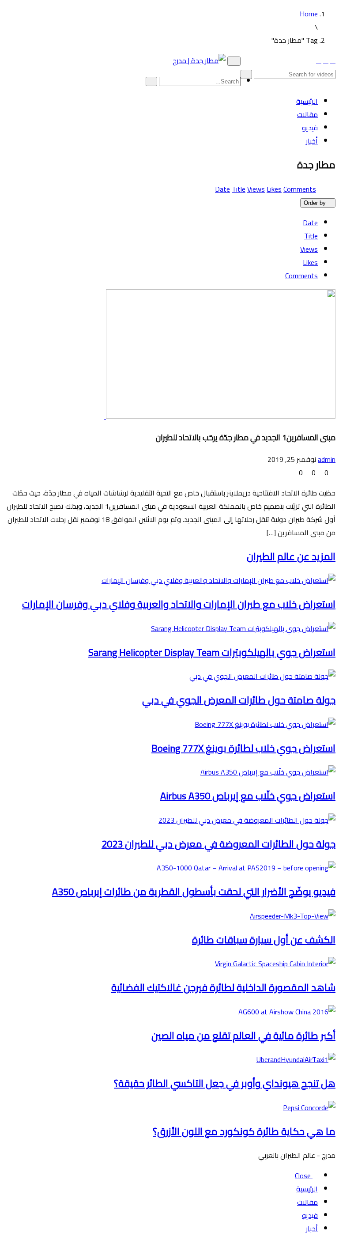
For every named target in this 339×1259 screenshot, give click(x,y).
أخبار (312, 140)
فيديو (310, 127)
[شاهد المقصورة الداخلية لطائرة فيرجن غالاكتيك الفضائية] (272, 963)
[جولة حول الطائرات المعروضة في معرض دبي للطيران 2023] (244, 820)
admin (326, 459)
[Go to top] (332, 1248)
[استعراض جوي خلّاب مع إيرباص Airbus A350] (265, 772)
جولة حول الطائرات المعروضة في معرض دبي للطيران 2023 (218, 844)
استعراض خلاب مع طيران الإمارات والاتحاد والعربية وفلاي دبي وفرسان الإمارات (178, 604)
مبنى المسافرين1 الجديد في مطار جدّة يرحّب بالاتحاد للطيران (245, 437)
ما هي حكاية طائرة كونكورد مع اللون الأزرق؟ (244, 1131)
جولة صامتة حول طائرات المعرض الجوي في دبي (238, 700)
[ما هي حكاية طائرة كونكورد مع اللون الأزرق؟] (306, 1107)
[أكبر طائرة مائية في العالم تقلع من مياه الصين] (284, 1011)
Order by (315, 203)
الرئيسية (307, 101)
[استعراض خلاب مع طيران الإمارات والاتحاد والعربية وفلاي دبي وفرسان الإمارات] (215, 580)
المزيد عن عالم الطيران (291, 556)
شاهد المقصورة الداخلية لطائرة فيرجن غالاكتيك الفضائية (223, 987)
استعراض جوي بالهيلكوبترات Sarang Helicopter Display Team (211, 652)
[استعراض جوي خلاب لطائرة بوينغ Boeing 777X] (262, 724)
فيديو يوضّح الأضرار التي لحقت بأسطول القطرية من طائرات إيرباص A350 (193, 891)
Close (304, 1175)
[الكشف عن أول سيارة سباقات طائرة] (290, 916)
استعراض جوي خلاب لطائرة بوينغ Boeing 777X (243, 748)
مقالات (307, 114)
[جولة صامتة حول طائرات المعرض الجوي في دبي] (259, 676)
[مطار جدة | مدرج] (199, 60)
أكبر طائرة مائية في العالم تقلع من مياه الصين (243, 1035)
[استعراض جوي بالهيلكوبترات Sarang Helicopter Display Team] (240, 628)
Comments (299, 189)
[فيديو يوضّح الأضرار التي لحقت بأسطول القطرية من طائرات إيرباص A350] (243, 867)
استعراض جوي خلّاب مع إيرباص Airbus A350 (247, 795)
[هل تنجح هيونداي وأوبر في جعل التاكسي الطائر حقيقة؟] (293, 1059)
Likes (274, 189)
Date (222, 189)
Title (238, 189)
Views (256, 189)
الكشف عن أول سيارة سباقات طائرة (263, 939)
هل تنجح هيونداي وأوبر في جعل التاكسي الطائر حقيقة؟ (224, 1083)
